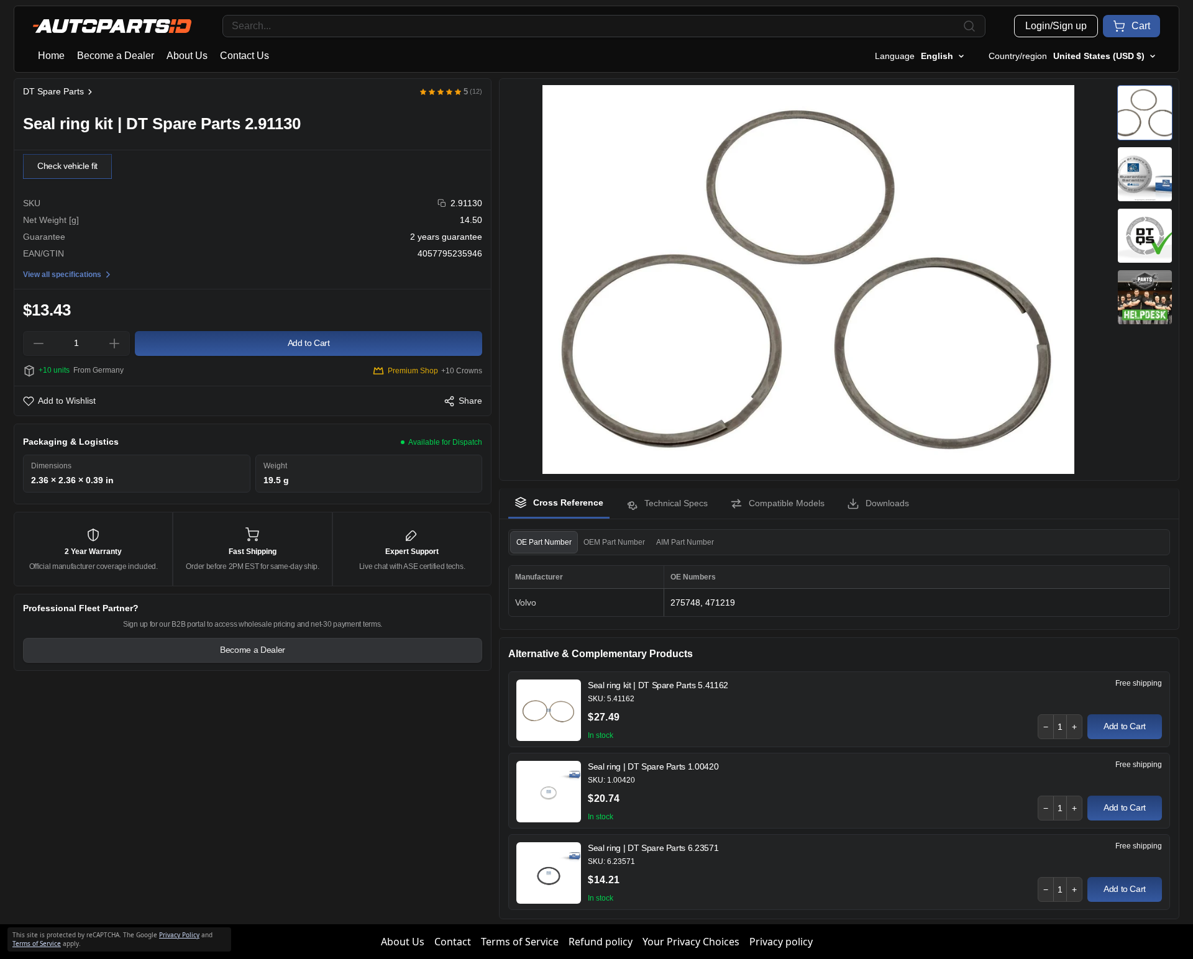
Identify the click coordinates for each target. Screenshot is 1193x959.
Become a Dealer (115, 55)
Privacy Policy (179, 934)
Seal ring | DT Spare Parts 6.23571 (653, 848)
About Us (187, 55)
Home (51, 55)
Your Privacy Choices (690, 941)
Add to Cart (1125, 726)
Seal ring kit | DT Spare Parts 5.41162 (658, 685)
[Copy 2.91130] (442, 203)
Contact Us (244, 55)
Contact (452, 941)
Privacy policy (781, 941)
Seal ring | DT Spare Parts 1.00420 (653, 766)
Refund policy (601, 941)
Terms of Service (520, 941)
